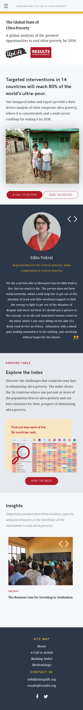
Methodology (41, 665)
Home (41, 646)
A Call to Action (24, 194)
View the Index (41, 480)
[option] (42, 276)
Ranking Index (41, 659)
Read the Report (60, 194)
